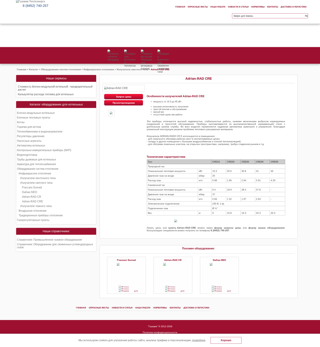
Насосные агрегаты (29, 140)
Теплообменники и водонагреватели (39, 131)
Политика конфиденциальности (160, 332)
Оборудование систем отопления (61, 69)
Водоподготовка (27, 154)
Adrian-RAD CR (31, 196)
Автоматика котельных (31, 145)
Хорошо (226, 340)
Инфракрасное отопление (99, 69)
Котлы (21, 122)
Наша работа (218, 7)
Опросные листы (198, 7)
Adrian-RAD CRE (32, 201)
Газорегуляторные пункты (33, 220)
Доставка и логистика (294, 7)
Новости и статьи (238, 7)
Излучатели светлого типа (132, 69)
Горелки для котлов (29, 126)
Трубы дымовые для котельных (36, 159)
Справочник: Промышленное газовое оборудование (49, 239)
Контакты (272, 7)
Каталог (33, 69)
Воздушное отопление (32, 210)
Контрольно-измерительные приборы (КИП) (44, 150)
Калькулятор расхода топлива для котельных (46, 94)
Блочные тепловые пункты (33, 117)
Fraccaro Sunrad (32, 187)
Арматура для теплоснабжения (36, 164)
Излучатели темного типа (36, 206)
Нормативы (258, 7)
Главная (180, 7)
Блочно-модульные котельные (36, 112)
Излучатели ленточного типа (38, 178)
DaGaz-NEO (29, 192)
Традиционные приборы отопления (41, 215)
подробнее (199, 340)
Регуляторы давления (30, 136)
